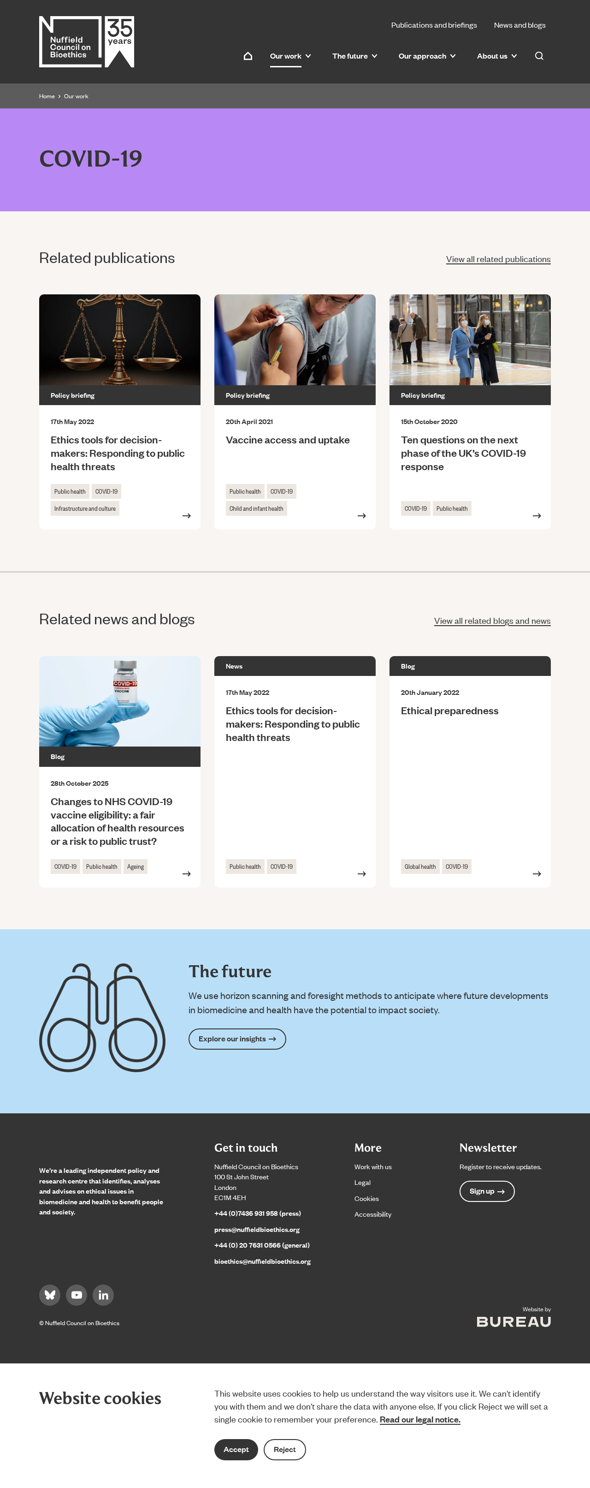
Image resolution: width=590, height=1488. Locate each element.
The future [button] (350, 55)
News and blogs (520, 24)
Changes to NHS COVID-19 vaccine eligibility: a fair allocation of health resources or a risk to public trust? (117, 820)
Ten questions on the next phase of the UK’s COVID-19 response (463, 452)
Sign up (482, 1190)
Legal (362, 1182)
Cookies (366, 1198)
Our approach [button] (422, 55)
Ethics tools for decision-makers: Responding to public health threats (118, 452)
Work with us (373, 1166)
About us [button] (492, 55)
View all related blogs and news (492, 620)
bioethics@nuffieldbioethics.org (262, 1261)
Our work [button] (285, 55)
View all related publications (498, 258)
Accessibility (372, 1214)
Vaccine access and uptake (288, 439)
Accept (236, 1449)
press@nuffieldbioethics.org (257, 1229)
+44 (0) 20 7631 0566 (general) (262, 1244)
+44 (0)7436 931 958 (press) (257, 1213)
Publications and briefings (434, 24)
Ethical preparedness (450, 710)
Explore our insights (232, 1038)
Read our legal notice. (420, 1419)
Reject (285, 1449)
